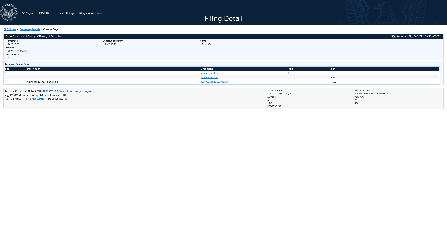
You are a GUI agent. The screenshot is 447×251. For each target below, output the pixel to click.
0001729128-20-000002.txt (214, 81)
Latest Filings (66, 13)
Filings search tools (91, 13)
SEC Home (10, 29)
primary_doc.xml (209, 77)
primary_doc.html (210, 72)
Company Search (30, 29)
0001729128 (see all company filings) (66, 91)
